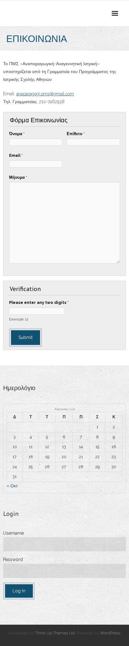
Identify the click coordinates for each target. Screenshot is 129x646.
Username (13, 533)
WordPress (110, 633)
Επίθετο (76, 133)
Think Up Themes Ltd (55, 633)
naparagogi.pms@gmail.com (46, 93)
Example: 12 (18, 319)
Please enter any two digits (39, 302)
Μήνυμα (18, 177)
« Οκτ (12, 485)
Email (16, 155)
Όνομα (17, 133)
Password (13, 559)
